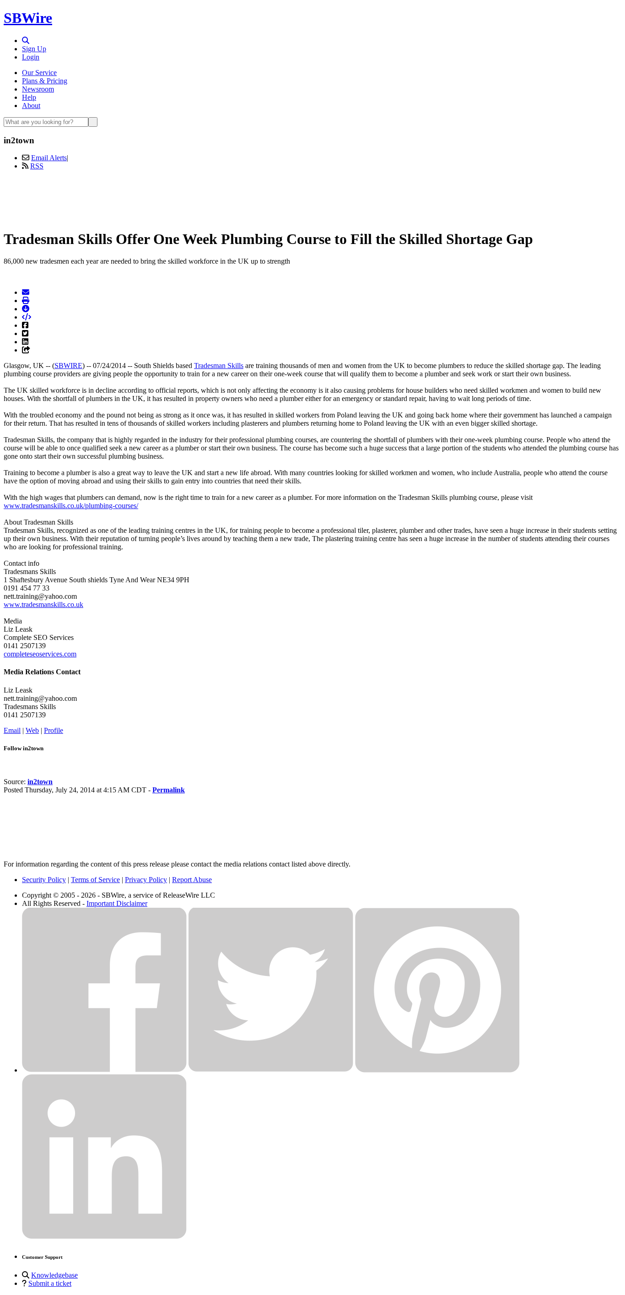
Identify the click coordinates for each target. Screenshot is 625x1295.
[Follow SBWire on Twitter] (271, 1070)
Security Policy (44, 879)
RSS (36, 166)
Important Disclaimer (116, 903)
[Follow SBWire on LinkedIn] (104, 1237)
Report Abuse (192, 879)
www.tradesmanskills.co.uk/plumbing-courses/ (71, 505)
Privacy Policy (146, 879)
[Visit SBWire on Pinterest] (437, 1070)
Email (12, 730)
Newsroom (38, 89)
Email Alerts (49, 158)
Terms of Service (95, 879)
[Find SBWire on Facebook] (104, 1070)
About (31, 105)
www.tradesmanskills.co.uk (43, 604)
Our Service (39, 72)
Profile (53, 730)
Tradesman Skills (218, 365)
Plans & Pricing (44, 81)
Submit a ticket (49, 1283)
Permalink (168, 790)
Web (32, 730)
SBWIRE (68, 365)
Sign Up (34, 49)
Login (30, 57)
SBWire (28, 18)
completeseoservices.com (40, 654)
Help (29, 97)
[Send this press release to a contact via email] (25, 292)
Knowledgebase (54, 1275)
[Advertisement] (312, 198)
